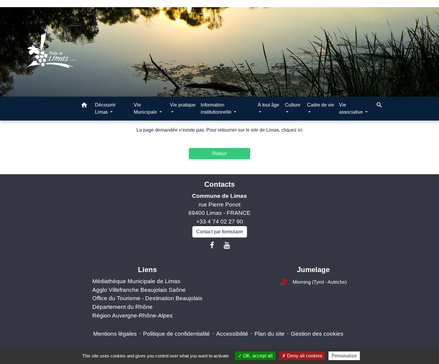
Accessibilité (232, 334)
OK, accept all (257, 355)
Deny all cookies (304, 355)
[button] (84, 106)
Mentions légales (115, 334)
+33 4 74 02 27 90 (219, 221)
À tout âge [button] (268, 104)
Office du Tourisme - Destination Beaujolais (147, 298)
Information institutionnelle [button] (217, 108)
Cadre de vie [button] (320, 104)
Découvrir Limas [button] (105, 108)
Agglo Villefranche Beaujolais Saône (139, 290)
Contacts (219, 184)
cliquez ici (292, 129)
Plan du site (269, 334)
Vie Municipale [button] (146, 108)
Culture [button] (292, 104)
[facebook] (212, 245)
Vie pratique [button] (183, 104)
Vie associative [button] (351, 108)
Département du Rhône (122, 307)
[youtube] (227, 245)
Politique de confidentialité (176, 334)
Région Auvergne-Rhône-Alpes (132, 315)
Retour (219, 153)
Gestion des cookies (317, 334)
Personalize (344, 355)
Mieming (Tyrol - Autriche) (320, 282)
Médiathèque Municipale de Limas (136, 281)
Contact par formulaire (219, 231)
